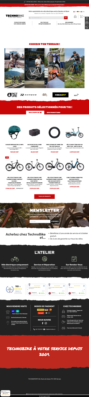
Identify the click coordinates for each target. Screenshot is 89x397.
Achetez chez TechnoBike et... (26, 236)
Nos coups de (34, 112)
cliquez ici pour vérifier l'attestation (56, 393)
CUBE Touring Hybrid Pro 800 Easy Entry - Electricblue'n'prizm (75, 179)
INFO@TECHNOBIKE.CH (45, 24)
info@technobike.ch (50, 329)
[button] (13, 30)
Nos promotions (53, 112)
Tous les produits (44, 196)
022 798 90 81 (39, 329)
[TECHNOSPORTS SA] (14, 16)
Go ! (66, 17)
